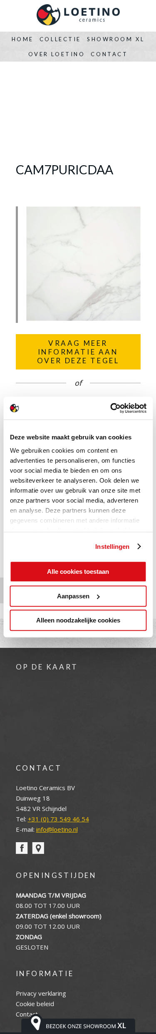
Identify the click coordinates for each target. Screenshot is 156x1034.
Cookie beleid (35, 1003)
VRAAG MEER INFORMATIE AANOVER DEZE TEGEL (78, 352)
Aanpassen (73, 596)
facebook (22, 848)
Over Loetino (56, 54)
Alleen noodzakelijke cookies (78, 620)
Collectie (60, 39)
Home (23, 39)
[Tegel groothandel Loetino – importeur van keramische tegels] (78, 15)
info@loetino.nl (57, 829)
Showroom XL (115, 39)
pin (38, 848)
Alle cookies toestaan (78, 571)
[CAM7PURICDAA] (83, 318)
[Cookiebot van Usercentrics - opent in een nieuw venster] (111, 408)
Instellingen (112, 546)
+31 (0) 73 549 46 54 (58, 819)
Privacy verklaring (41, 993)
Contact (109, 54)
